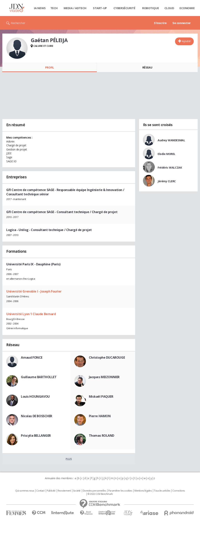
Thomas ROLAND (101, 435)
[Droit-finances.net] (86, 512)
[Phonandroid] (179, 512)
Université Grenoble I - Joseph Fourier (34, 291)
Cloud (169, 8)
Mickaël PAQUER (101, 396)
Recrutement (64, 490)
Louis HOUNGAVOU (35, 396)
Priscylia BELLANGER (36, 435)
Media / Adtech (75, 8)
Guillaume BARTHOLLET (39, 377)
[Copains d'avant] (107, 512)
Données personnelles (94, 490)
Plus (69, 459)
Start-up (100, 8)
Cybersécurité (124, 8)
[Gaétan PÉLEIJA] (17, 48)
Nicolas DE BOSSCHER (36, 416)
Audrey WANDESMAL (171, 140)
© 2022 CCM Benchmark (100, 494)
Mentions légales (143, 490)
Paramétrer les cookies (120, 490)
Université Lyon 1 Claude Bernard (31, 314)
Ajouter (186, 41)
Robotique (150, 8)
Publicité (51, 490)
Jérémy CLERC (167, 181)
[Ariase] (149, 513)
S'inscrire (160, 23)
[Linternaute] (62, 513)
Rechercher (18, 23)
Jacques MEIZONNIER (104, 377)
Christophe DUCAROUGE (107, 357)
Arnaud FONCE (31, 357)
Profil (49, 67)
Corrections (178, 490)
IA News (40, 8)
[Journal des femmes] (16, 512)
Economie (187, 8)
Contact (40, 490)
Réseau (147, 67)
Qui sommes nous (24, 490)
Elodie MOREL (166, 154)
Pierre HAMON (100, 416)
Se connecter (181, 23)
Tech (54, 8)
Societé (76, 490)
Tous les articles (162, 490)
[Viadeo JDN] (127, 512)
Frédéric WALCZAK (170, 167)
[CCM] (38, 512)
